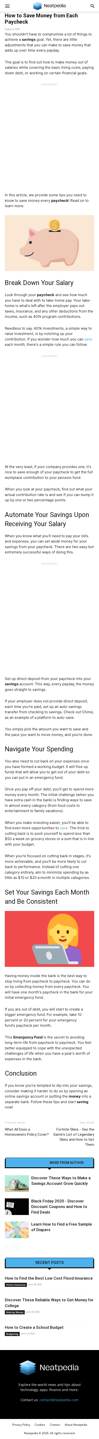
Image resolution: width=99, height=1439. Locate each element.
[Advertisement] (49, 135)
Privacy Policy (21, 1425)
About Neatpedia (76, 1425)
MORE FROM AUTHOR (67, 1162)
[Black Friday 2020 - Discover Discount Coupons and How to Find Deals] (17, 1206)
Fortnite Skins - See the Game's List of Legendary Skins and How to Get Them (73, 1137)
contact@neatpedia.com (59, 1400)
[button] (92, 6)
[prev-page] (8, 1248)
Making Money (14, 1312)
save (88, 339)
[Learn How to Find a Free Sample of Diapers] (17, 1230)
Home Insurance (15, 1284)
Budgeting (12, 1334)
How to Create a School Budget (34, 1327)
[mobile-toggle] (7, 6)
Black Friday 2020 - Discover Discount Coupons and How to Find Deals (59, 1207)
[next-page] (15, 1248)
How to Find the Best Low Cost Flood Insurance (49, 1278)
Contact (55, 1425)
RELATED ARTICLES (30, 1162)
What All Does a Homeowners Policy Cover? (27, 1132)
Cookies (40, 1425)
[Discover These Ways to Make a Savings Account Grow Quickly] (17, 1183)
